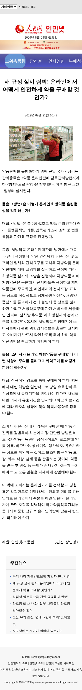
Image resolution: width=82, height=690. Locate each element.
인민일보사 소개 (18, 663)
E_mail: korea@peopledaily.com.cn (41, 656)
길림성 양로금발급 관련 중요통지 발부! (40, 597)
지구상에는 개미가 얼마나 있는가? (37, 631)
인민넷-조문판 (22, 542)
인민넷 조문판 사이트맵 (60, 663)
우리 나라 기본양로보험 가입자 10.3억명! (42, 576)
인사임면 (56, 61)
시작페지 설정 (27, 6)
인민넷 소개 (36, 663)
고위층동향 (15, 61)
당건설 (36, 61)
